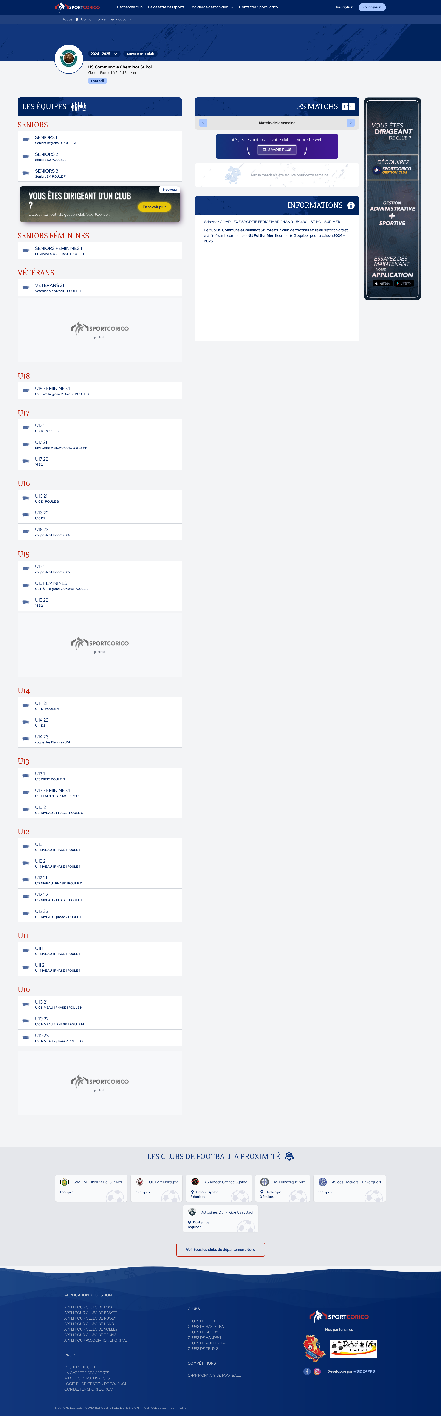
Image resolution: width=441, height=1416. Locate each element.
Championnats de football (214, 1375)
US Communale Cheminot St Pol (106, 19)
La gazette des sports (86, 1372)
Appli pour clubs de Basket (90, 1312)
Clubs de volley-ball (209, 1343)
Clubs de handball (206, 1337)
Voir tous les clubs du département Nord (220, 1249)
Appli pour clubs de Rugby (90, 1318)
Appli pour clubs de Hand (89, 1323)
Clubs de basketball (208, 1326)
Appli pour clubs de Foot (89, 1307)
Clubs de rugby (203, 1332)
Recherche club (80, 1367)
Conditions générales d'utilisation (112, 1408)
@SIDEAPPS (364, 1371)
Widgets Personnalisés (87, 1378)
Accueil (68, 19)
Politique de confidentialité (164, 1408)
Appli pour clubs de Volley (91, 1329)
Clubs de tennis (203, 1348)
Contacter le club (140, 53)
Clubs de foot (202, 1321)
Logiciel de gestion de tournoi (95, 1383)
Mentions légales (68, 1408)
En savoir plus (154, 206)
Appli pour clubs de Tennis (90, 1334)
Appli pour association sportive (95, 1340)
